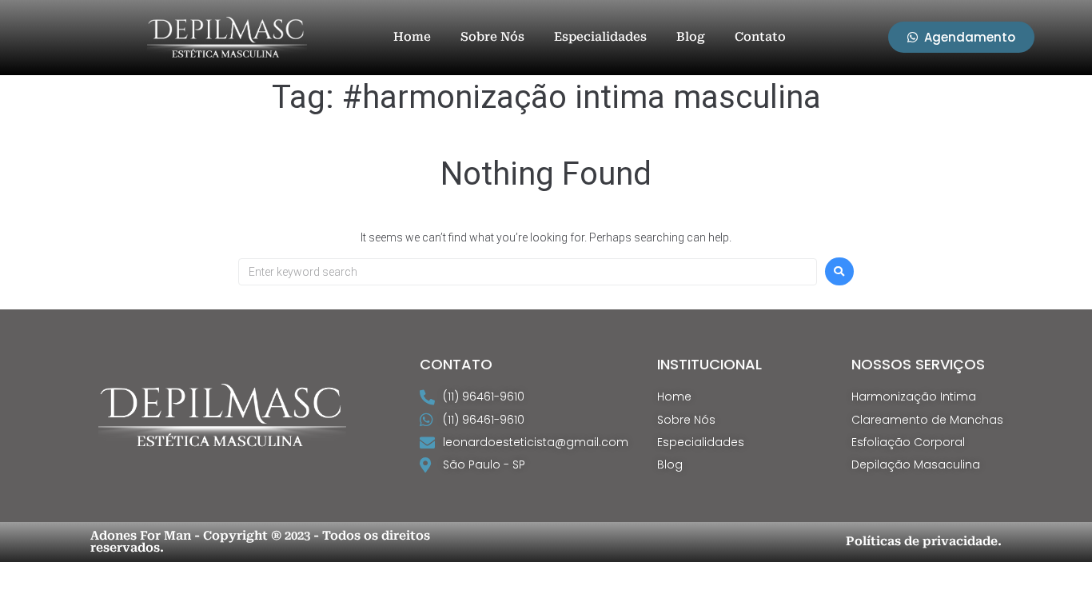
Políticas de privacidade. (924, 541)
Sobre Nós (492, 37)
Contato (760, 37)
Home (412, 37)
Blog (690, 37)
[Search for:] (527, 271)
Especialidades (600, 37)
